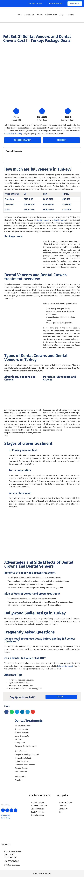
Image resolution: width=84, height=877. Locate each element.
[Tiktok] (18, 3)
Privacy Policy (5, 815)
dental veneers (43, 220)
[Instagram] (9, 3)
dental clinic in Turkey (13, 134)
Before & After (51, 15)
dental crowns (59, 220)
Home (19, 15)
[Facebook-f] (4, 3)
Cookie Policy (5, 818)
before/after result (65, 666)
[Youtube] (13, 3)
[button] (77, 151)
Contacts (70, 15)
